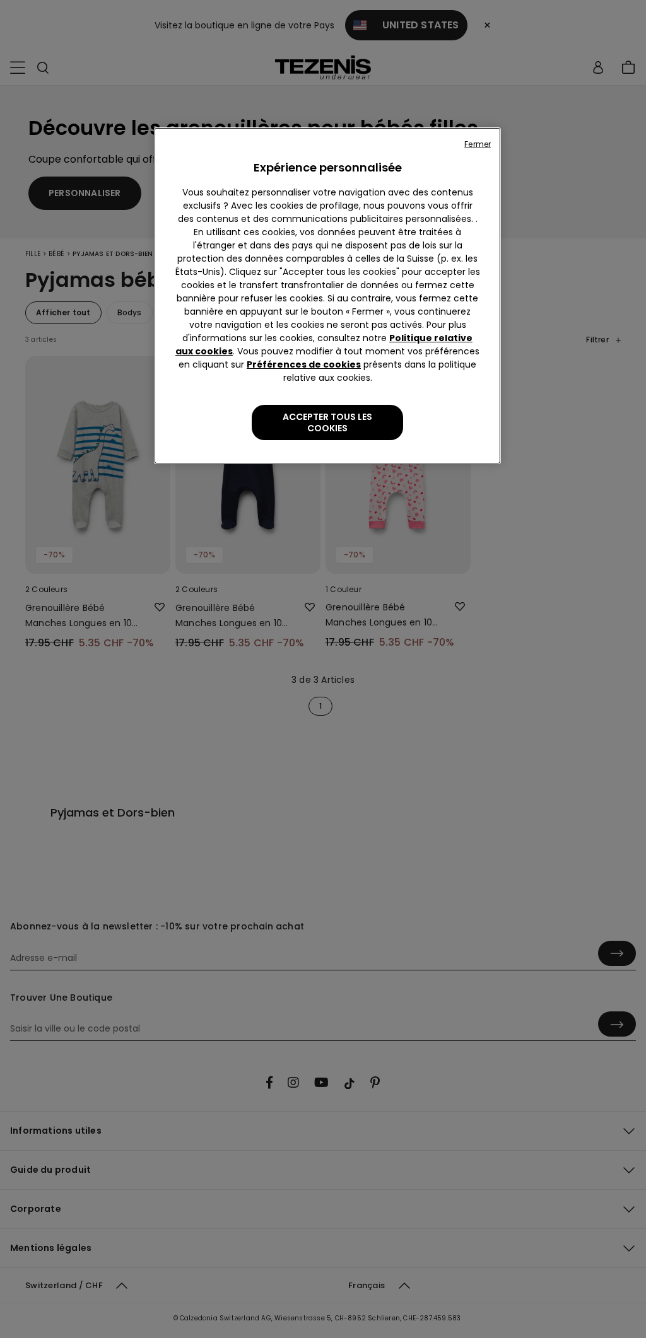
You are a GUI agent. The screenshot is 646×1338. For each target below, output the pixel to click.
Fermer (477, 144)
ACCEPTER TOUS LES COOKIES (327, 422)
